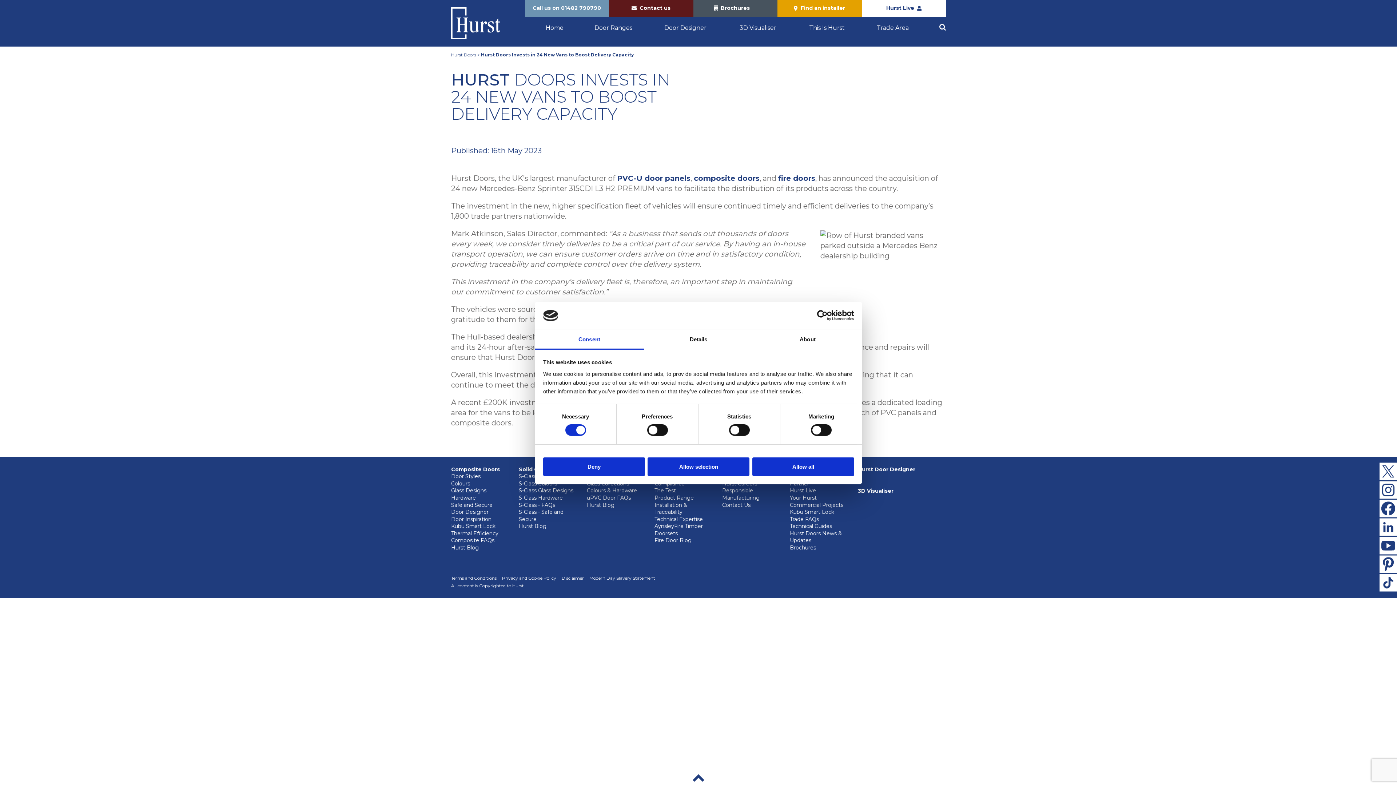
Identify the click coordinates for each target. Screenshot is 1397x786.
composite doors (727, 178)
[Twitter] (1388, 471)
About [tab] (808, 339)
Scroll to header (698, 778)
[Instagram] (1388, 490)
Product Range (674, 498)
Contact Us (736, 505)
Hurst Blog (465, 547)
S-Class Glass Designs (546, 490)
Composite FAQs (472, 540)
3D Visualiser (758, 27)
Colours (460, 483)
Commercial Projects (816, 505)
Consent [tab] (589, 339)
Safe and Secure (472, 505)
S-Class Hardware (541, 498)
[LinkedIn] (1388, 527)
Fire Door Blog (673, 540)
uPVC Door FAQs (609, 498)
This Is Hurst (827, 27)
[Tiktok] (1388, 582)
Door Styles (466, 476)
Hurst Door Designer (886, 469)
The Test (665, 490)
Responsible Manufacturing (741, 494)
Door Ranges (613, 27)
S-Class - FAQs (537, 505)
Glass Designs (468, 490)
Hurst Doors (463, 54)
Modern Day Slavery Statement (622, 578)
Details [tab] (699, 339)
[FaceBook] (1388, 508)
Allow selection (698, 467)
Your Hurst (803, 498)
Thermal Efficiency (474, 533)
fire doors (796, 178)
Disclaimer (573, 578)
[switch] (657, 430)
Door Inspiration (471, 519)
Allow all (803, 467)
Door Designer (685, 27)
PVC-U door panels (653, 178)
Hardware (463, 498)
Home (555, 27)
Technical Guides (811, 526)
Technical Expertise (678, 519)
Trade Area (893, 27)
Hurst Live (803, 490)
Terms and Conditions (474, 578)
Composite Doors (475, 469)
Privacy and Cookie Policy (529, 578)
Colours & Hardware (612, 490)
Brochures (803, 547)
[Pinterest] (1388, 564)
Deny (594, 467)
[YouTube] (1388, 545)
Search (942, 27)
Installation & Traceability (670, 509)
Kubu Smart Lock (473, 526)
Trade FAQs (804, 519)
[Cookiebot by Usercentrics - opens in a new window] (822, 315)
